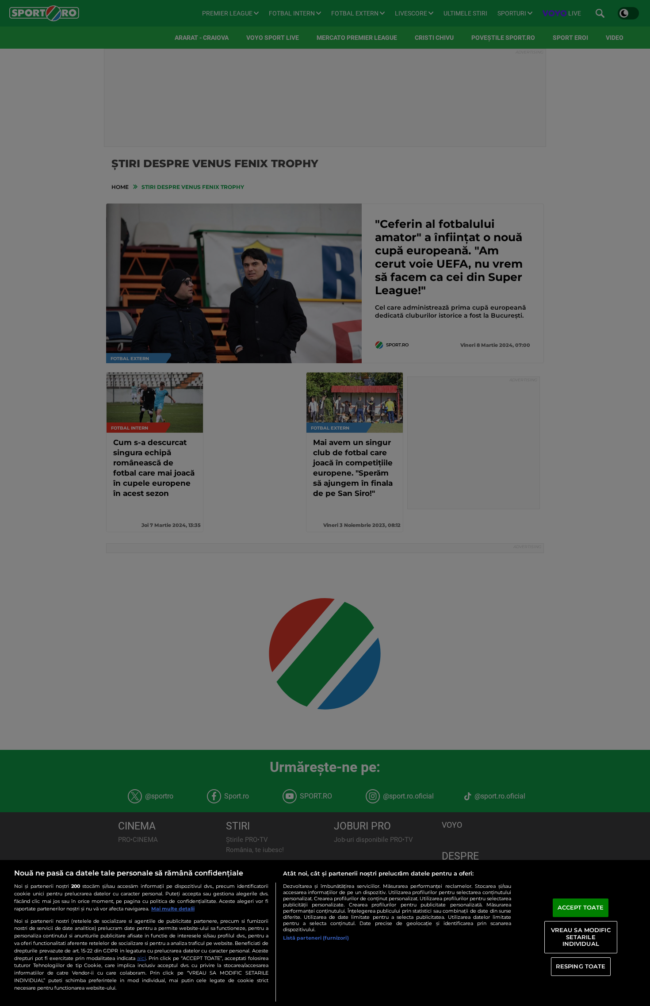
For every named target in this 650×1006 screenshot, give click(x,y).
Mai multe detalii (173, 909)
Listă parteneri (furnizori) (316, 938)
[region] (325, 933)
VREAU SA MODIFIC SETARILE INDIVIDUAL (581, 936)
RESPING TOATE (581, 966)
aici (141, 958)
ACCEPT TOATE (581, 907)
